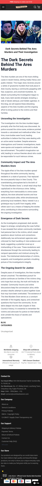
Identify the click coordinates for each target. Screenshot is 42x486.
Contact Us (6, 438)
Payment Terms (7, 431)
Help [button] (37, 483)
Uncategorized (6, 331)
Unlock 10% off (5, 475)
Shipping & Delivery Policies (11, 428)
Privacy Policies (7, 411)
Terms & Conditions (9, 407)
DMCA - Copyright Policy (10, 414)
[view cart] (38, 7)
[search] (35, 7)
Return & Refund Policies (10, 435)
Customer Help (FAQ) (9, 441)
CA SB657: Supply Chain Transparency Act (17, 417)
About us (5, 404)
